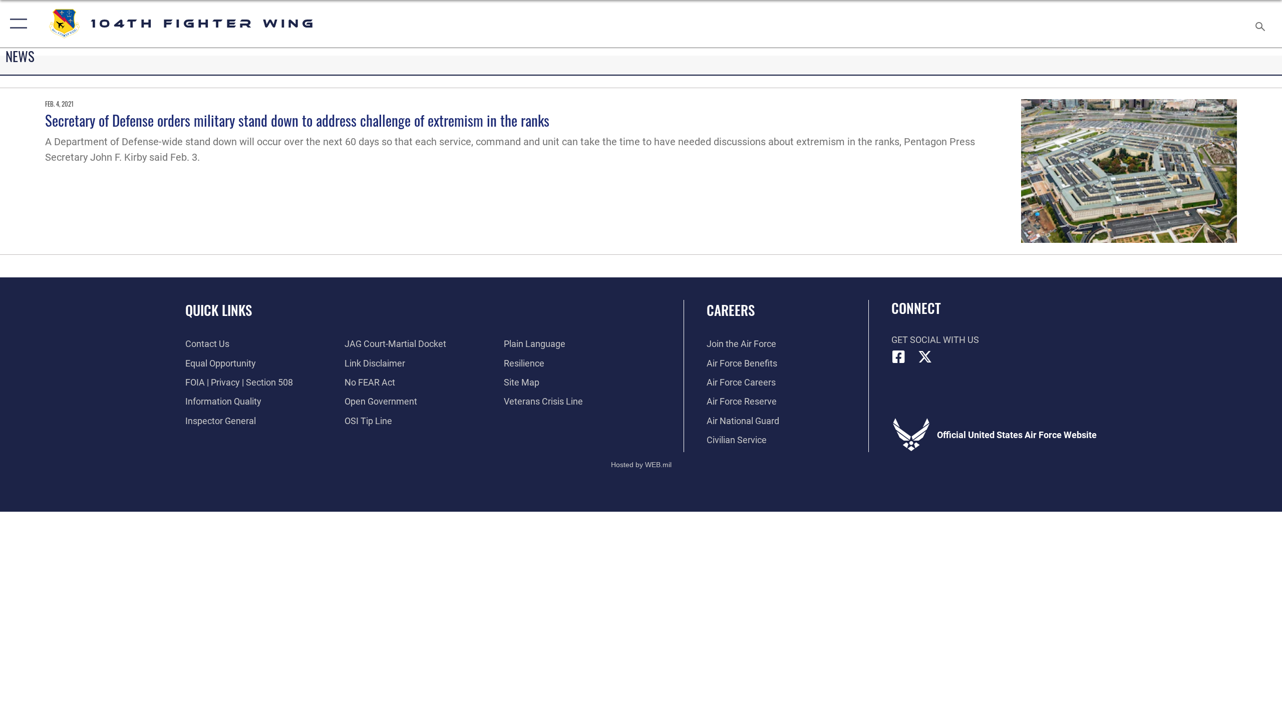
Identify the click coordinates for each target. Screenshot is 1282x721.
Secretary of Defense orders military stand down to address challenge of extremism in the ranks (297, 120)
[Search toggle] (1260, 24)
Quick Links (218, 310)
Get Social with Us (935, 339)
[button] (16, 24)
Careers (731, 310)
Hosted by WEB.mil (641, 465)
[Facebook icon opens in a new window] (898, 357)
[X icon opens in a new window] (924, 357)
